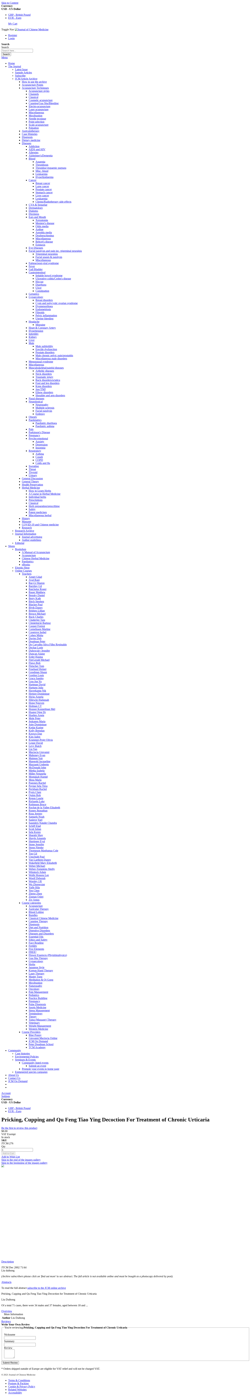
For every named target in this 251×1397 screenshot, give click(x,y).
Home (11, 63)
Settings (5, 1096)
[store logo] (31, 29)
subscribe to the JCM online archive (46, 1287)
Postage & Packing (18, 1383)
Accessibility (15, 1392)
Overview (6, 1311)
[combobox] (17, 50)
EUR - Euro (14, 17)
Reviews (6, 1321)
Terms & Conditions (19, 1380)
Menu (4, 57)
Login (11, 38)
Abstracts (6, 1282)
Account (6, 1093)
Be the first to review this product (19, 1128)
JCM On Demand (17, 1081)
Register (12, 35)
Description (7, 1261)
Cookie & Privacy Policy (21, 1386)
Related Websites (17, 1389)
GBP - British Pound (19, 14)
